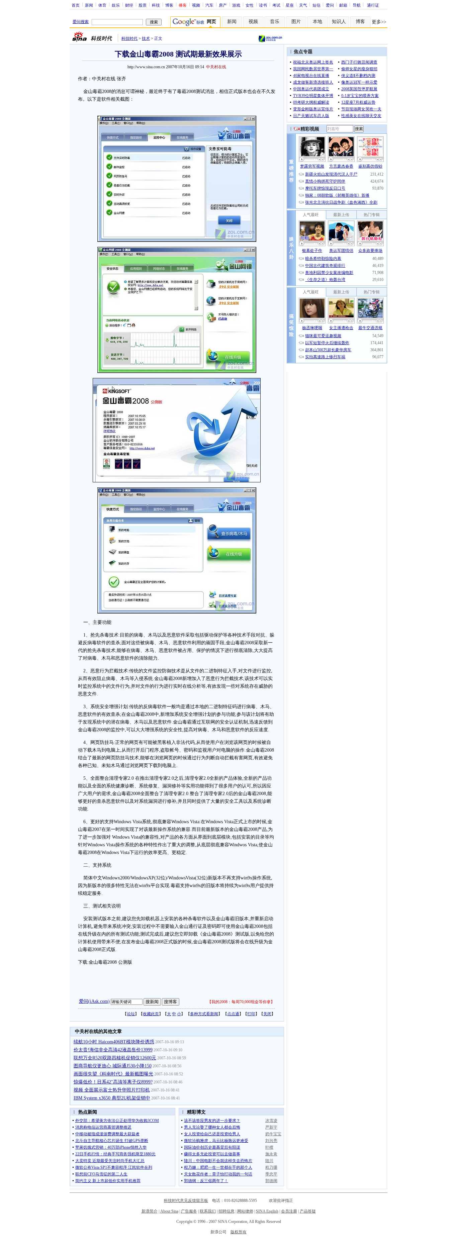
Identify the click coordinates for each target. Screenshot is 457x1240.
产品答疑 (308, 1211)
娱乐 (116, 5)
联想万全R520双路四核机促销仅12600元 (115, 1057)
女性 (250, 5)
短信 (316, 5)
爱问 (330, 5)
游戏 (236, 5)
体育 (102, 5)
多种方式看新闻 (204, 1014)
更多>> (379, 21)
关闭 (267, 1014)
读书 (263, 5)
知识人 (339, 21)
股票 (143, 5)
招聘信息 (226, 1211)
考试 (276, 5)
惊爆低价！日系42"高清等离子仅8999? (113, 1081)
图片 (296, 21)
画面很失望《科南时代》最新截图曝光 (113, 1073)
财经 (129, 5)
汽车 (209, 5)
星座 (290, 5)
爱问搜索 (81, 21)
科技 (156, 5)
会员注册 (289, 1211)
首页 (76, 5)
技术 (146, 38)
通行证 (373, 5)
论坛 (131, 1014)
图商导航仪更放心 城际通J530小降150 (113, 1065)
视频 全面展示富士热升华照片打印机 (112, 1089)
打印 (251, 1014)
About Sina (169, 1211)
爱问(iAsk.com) (94, 1001)
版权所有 (239, 1232)
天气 (303, 5)
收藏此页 (151, 1014)
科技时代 (129, 38)
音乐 (274, 21)
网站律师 (245, 1211)
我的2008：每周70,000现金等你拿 (241, 1001)
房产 (223, 5)
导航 (357, 5)
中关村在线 (216, 67)
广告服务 (189, 1211)
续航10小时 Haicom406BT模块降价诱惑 (114, 1041)
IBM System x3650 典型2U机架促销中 (112, 1098)
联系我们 (208, 1211)
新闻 (89, 5)
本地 (317, 21)
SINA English (267, 1211)
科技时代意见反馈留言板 (186, 1200)
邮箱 (343, 5)
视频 (196, 5)
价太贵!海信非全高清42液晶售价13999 (113, 1049)
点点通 (233, 1014)
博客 (169, 5)
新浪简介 (150, 1211)
